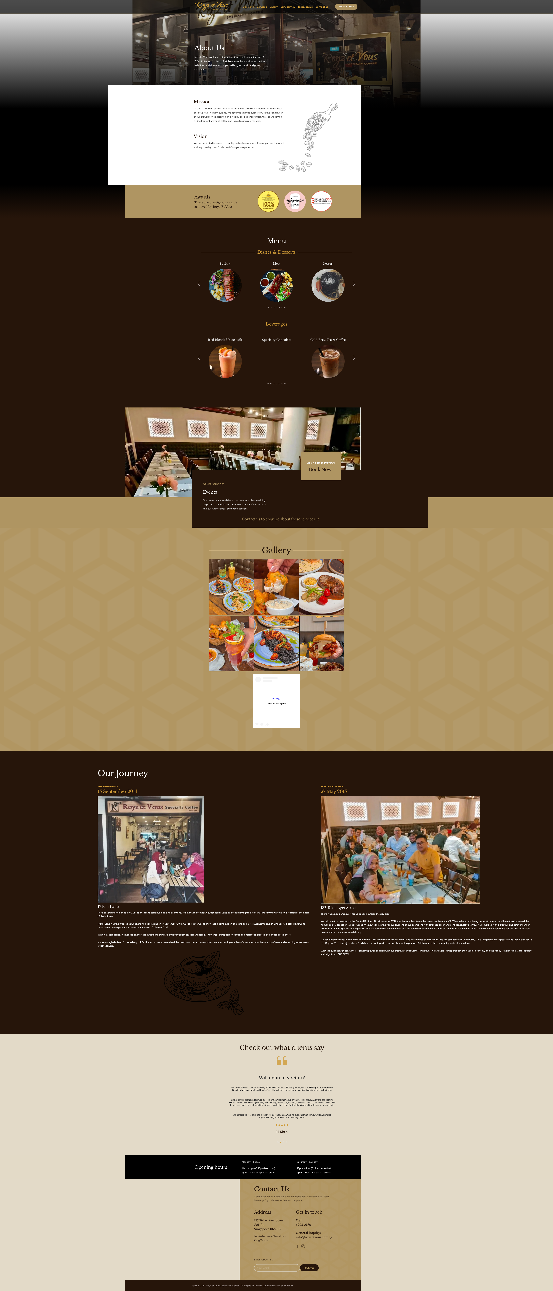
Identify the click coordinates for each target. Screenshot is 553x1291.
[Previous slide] (199, 283)
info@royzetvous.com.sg (314, 1237)
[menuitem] (248, 6)
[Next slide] (354, 283)
